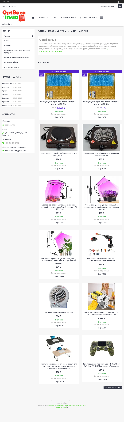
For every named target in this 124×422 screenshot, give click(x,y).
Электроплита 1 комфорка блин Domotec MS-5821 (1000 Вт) (59, 154)
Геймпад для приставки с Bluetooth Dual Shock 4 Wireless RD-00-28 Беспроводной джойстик (101, 365)
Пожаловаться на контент (56, 405)
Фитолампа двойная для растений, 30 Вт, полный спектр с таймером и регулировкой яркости (102, 207)
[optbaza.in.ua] (14, 15)
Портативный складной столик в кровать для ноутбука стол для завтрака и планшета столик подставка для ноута (59, 366)
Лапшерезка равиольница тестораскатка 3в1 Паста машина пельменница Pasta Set (101, 313)
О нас (54, 17)
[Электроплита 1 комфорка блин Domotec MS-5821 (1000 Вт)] (59, 137)
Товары (41, 17)
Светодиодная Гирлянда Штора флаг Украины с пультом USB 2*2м (101, 103)
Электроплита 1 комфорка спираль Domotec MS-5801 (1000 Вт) (101, 154)
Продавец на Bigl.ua (62, 403)
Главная (33, 18)
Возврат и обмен (68, 17)
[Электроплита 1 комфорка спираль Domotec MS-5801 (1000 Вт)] (102, 137)
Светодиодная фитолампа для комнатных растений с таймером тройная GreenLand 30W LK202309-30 (59, 207)
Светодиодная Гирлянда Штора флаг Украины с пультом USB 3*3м (58, 103)
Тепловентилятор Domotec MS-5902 (58, 312)
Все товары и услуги (112, 387)
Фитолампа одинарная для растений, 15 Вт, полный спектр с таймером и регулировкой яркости (58, 261)
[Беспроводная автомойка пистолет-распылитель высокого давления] (102, 243)
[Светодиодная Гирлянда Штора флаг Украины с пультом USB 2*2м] (102, 84)
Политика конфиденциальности (75, 405)
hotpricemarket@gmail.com (15, 151)
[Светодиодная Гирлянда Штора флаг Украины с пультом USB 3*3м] (59, 84)
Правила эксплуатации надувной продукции (17, 51)
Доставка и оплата (88, 17)
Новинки (7, 45)
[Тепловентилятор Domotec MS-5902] (59, 296)
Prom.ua (71, 401)
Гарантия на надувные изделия (16, 57)
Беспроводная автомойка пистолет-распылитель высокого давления (101, 260)
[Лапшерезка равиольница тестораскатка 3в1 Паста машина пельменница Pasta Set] (102, 296)
